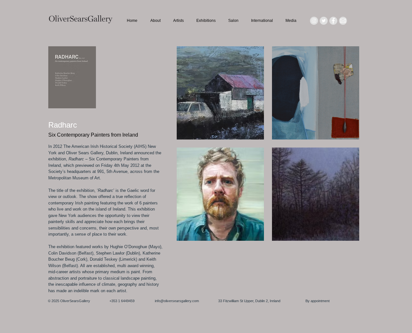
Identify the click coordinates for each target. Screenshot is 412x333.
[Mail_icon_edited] (343, 21)
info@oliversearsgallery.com (177, 301)
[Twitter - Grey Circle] (324, 21)
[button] (220, 93)
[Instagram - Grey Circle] (314, 21)
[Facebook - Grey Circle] (333, 21)
